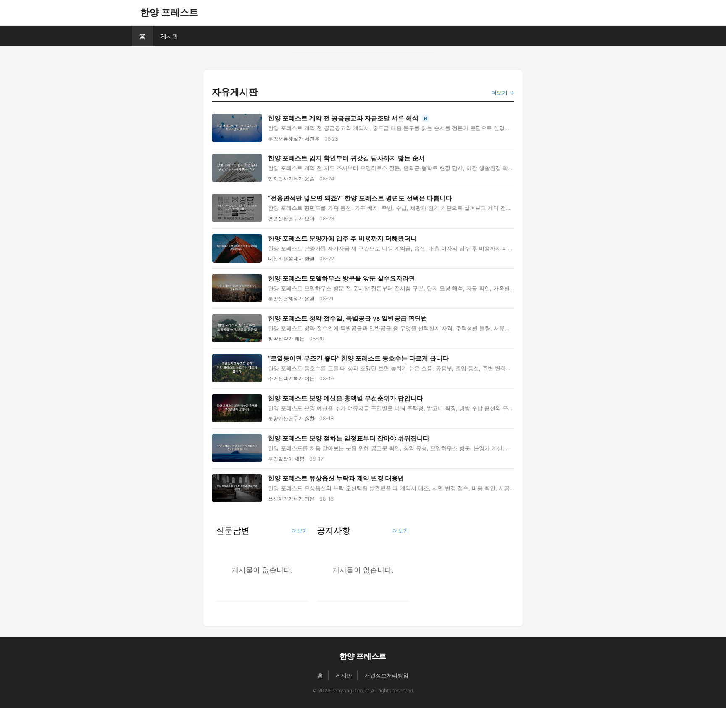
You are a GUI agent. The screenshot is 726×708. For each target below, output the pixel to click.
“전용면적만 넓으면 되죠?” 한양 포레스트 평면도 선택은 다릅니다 (360, 198)
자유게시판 (235, 91)
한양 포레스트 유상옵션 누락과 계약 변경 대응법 (336, 478)
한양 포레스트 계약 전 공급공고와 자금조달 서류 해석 (344, 118)
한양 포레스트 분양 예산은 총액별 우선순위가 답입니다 (345, 398)
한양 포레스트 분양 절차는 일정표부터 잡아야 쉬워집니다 (348, 438)
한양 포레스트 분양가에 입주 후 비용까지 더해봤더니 (342, 238)
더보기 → (502, 92)
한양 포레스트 (169, 12)
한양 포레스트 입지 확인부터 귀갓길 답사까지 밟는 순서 (346, 158)
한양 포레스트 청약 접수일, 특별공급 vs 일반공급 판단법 (347, 318)
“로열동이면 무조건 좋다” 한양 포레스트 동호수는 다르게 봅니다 (358, 358)
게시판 (169, 36)
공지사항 (333, 530)
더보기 (300, 530)
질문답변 (233, 530)
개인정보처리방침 (386, 675)
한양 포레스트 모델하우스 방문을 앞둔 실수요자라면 (341, 278)
